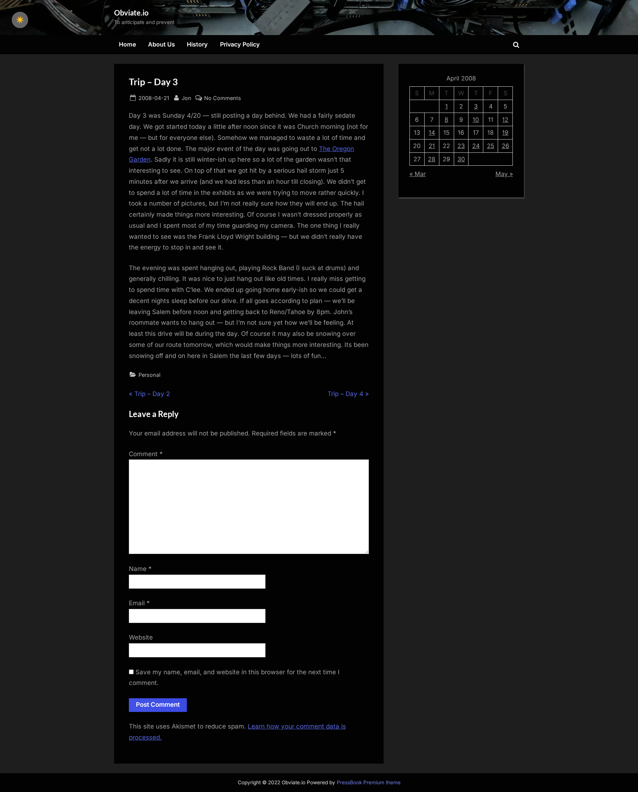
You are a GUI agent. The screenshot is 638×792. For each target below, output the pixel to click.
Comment (146, 454)
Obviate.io (131, 12)
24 (476, 145)
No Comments (222, 98)
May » (504, 174)
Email (139, 603)
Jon (186, 97)
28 (431, 159)
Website (141, 637)
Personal (149, 375)
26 (505, 145)
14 (432, 132)
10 (476, 119)
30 (461, 159)
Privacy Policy (240, 44)
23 (461, 145)
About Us (161, 44)
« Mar (417, 174)
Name (140, 568)
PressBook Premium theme (369, 782)
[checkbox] (20, 20)
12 (505, 119)
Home (127, 44)
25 (490, 145)
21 (432, 145)
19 (505, 132)
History (197, 44)
